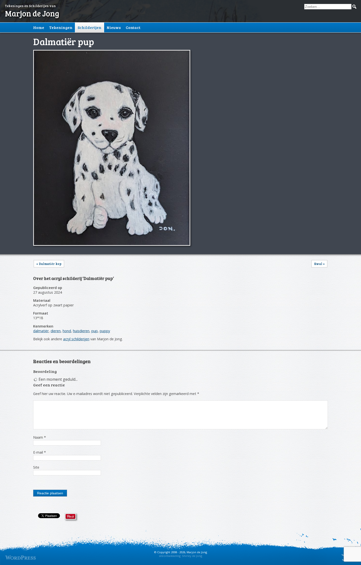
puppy (105, 330)
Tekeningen (60, 27)
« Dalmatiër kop (48, 264)
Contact (133, 27)
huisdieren (81, 330)
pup (94, 330)
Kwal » (319, 264)
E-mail (39, 452)
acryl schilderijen (76, 339)
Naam (39, 437)
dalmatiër (41, 330)
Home (38, 27)
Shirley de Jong (192, 556)
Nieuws (114, 27)
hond (67, 330)
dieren (56, 330)
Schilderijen (89, 27)
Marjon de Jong (32, 13)
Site (36, 467)
